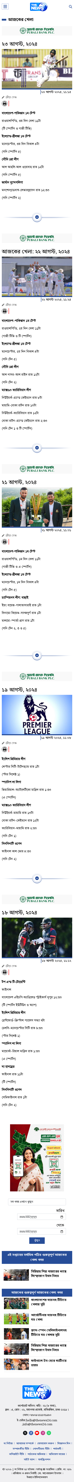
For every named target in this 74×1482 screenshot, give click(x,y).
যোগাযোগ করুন (45, 1443)
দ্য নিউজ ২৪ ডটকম (24, 1469)
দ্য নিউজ (8, 1443)
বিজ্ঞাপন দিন (63, 1443)
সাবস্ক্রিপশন (44, 1459)
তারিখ (60, 1211)
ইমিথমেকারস (41, 1477)
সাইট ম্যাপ (29, 1459)
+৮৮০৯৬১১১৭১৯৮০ (40, 1415)
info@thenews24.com (37, 1424)
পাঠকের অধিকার (36, 1454)
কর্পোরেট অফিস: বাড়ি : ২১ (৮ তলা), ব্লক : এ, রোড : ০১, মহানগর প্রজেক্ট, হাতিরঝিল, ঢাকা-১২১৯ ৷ (37, 1408)
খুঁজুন (37, 1240)
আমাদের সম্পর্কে (25, 1443)
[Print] (4, 103)
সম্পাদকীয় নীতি (21, 1449)
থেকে (60, 1225)
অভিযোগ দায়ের (57, 1454)
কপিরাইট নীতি (16, 1454)
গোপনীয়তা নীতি (41, 1449)
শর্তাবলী (57, 1449)
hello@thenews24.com (41, 1420)
